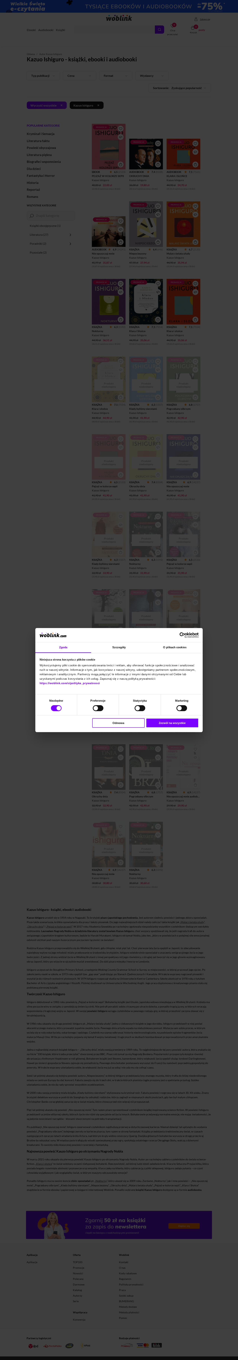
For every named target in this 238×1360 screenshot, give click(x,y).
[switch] (98, 708)
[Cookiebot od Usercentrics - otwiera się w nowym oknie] (182, 635)
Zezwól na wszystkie (172, 723)
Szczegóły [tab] (119, 647)
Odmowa (118, 723)
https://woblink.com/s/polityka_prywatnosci (70, 683)
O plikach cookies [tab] (174, 647)
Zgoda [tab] (63, 647)
